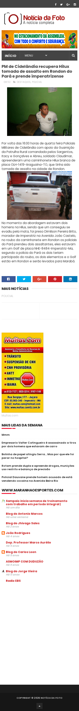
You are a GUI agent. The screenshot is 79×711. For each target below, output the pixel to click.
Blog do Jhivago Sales (23, 523)
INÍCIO (10, 55)
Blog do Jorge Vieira (21, 571)
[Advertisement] (36, 616)
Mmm (6, 435)
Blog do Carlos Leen (21, 552)
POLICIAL (37, 82)
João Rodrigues (18, 533)
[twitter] (61, 4)
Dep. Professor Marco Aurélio (28, 542)
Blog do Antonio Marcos (24, 514)
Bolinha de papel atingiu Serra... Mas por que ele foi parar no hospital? (38, 456)
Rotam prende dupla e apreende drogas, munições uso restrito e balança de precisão (38, 467)
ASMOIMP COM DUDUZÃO (24, 561)
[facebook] (55, 4)
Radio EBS (13, 581)
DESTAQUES (24, 82)
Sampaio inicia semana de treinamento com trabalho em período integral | (36, 502)
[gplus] (68, 4)
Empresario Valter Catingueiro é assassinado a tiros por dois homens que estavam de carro (39, 444)
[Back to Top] (39, 706)
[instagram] (74, 4)
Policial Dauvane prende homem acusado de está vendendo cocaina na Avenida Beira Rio (37, 479)
